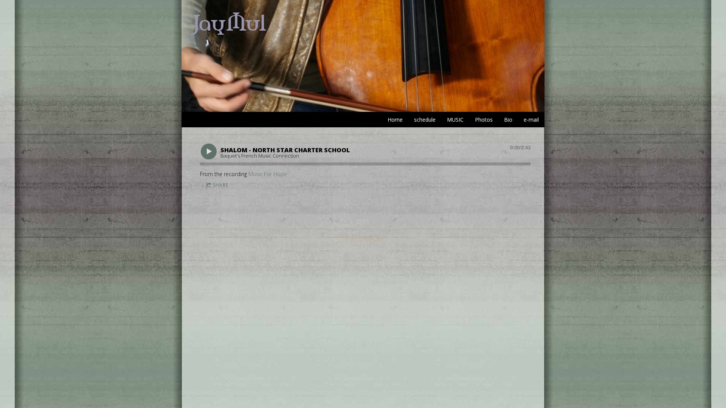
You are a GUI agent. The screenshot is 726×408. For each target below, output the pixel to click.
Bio (508, 119)
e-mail (531, 119)
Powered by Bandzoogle (363, 239)
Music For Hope (267, 174)
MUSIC (455, 119)
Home (395, 119)
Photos (484, 119)
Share (220, 185)
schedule (425, 119)
